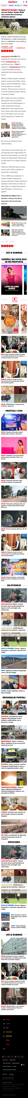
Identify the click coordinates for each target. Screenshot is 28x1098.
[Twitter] (5, 51)
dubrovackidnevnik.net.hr (8, 1088)
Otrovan (12, 241)
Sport (8, 1024)
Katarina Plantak (8, 48)
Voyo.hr (12, 1079)
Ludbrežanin (5, 56)
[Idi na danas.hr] (13, 1)
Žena (7, 1040)
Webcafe (9, 1036)
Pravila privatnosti (7, 1066)
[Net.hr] (12, 1075)
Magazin (9, 1032)
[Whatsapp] (7, 51)
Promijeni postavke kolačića (9, 1069)
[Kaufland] (14, 300)
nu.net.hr (4, 1090)
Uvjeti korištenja (6, 1063)
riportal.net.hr (15, 1086)
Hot (7, 1028)
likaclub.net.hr (10, 1090)
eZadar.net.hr (18, 1088)
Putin (7, 241)
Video (8, 1044)
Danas (8, 1019)
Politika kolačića (15, 1063)
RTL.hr (3, 1079)
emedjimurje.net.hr (6, 1084)
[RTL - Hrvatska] (5, 1075)
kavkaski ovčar (11, 61)
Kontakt (14, 1066)
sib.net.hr (14, 1084)
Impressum (5, 1060)
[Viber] (10, 51)
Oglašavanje (12, 1060)
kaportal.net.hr (20, 1084)
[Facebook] (2, 51)
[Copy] (12, 51)
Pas (3, 241)
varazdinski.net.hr (6, 1086)
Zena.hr (8, 1079)
